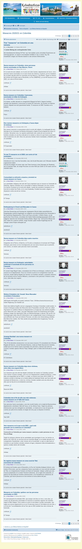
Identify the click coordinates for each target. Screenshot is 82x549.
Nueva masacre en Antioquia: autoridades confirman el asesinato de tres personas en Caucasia (19, 264)
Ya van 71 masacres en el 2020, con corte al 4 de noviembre (20, 155)
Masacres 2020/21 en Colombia (17, 33)
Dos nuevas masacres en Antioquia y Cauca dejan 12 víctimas (21, 124)
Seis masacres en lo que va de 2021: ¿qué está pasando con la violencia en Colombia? (20, 426)
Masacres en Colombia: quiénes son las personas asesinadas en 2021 (21, 493)
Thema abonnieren (11, 39)
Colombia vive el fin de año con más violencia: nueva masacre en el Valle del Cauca (20, 398)
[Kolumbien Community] (41, 9)
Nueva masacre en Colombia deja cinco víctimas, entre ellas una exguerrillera (21, 367)
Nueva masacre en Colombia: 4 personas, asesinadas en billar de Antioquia (18, 96)
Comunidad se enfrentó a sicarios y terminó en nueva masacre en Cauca (20, 178)
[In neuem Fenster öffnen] (10, 83)
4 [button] (71, 36)
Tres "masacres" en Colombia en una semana (18, 44)
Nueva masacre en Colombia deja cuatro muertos (21, 238)
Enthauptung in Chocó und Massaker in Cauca (20, 207)
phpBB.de (20, 535)
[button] (63, 36)
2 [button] (67, 36)
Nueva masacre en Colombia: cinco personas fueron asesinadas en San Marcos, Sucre (19, 66)
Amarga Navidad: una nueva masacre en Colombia (18, 337)
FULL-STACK (35, 535)
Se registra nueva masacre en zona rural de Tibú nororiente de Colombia (21, 462)
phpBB (11, 533)
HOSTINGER (38, 533)
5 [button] (73, 36)
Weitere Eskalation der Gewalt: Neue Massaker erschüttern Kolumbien (20, 295)
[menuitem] (10, 18)
